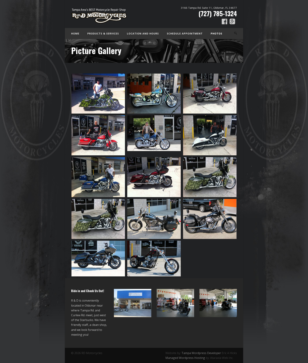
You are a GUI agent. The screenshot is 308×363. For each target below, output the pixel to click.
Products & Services (103, 33)
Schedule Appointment (185, 33)
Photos (216, 33)
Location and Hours (143, 33)
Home (75, 33)
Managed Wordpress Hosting (185, 358)
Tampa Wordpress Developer (201, 353)
